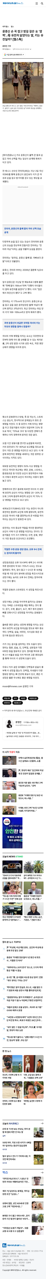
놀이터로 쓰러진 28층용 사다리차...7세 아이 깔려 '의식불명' (24, 736)
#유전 (23, 698)
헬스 (12, 27)
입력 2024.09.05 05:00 (21, 49)
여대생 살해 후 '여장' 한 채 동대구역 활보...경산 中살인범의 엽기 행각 (24, 733)
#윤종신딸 (33, 698)
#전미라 (7, 703)
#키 (15, 698)
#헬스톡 (7, 698)
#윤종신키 (17, 703)
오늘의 (10, 1123)
